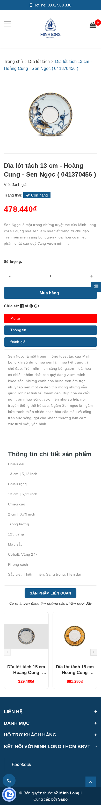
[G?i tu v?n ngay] (9, 794)
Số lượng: (13, 261)
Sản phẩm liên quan (50, 593)
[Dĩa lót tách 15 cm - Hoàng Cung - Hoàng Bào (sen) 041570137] (75, 636)
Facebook (21, 764)
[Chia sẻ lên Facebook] (22, 306)
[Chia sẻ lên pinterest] (32, 306)
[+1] (36, 306)
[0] (93, 25)
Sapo (63, 799)
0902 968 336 (59, 5)
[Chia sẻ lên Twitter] (27, 306)
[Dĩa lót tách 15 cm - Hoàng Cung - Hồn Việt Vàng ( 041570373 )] (26, 636)
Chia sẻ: (11, 306)
